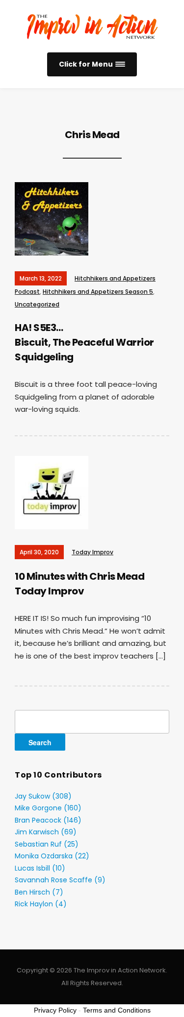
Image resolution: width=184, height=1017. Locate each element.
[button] (92, 64)
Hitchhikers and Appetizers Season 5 (98, 291)
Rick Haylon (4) (41, 904)
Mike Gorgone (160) (48, 808)
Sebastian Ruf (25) (47, 844)
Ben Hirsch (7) (39, 892)
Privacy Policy (55, 1010)
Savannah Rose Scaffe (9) (60, 880)
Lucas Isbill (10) (40, 868)
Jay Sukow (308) (43, 796)
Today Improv (92, 552)
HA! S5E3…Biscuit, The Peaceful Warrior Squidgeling (84, 342)
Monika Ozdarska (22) (52, 856)
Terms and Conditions (117, 1010)
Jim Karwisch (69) (46, 832)
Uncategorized (37, 304)
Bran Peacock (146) (48, 820)
